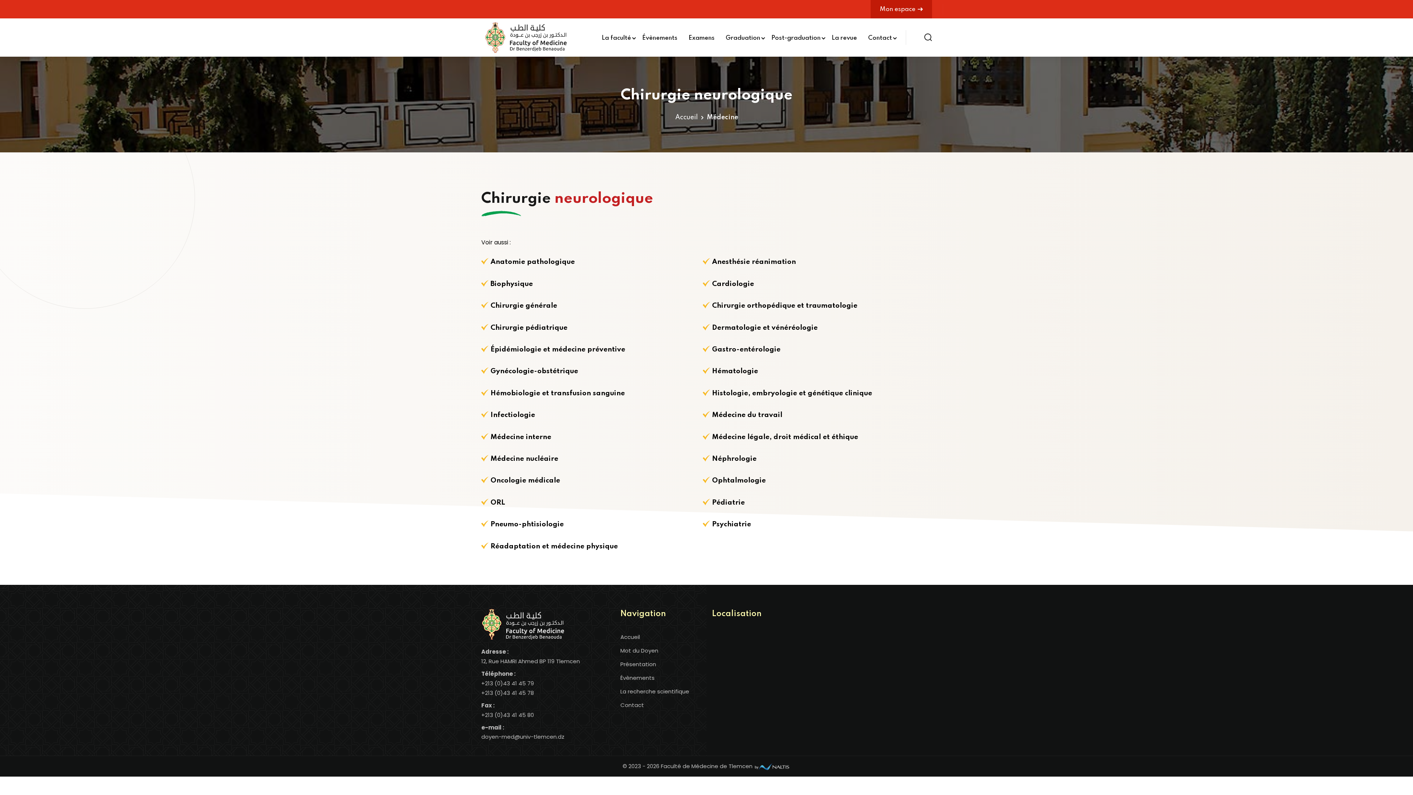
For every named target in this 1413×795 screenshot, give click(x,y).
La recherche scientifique (654, 691)
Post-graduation (796, 38)
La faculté (616, 38)
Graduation (743, 38)
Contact (880, 38)
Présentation (638, 664)
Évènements (659, 38)
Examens (701, 38)
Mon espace (898, 9)
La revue (844, 38)
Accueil (686, 117)
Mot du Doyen (639, 650)
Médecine (722, 117)
